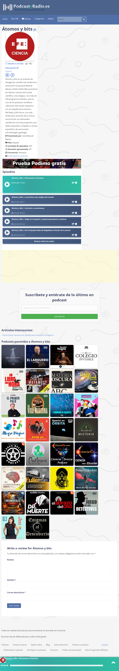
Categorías (39, 18)
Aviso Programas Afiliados (96, 650)
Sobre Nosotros (61, 644)
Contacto (54, 650)
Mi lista (28, 19)
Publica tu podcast (80, 644)
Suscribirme (59, 316)
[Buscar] (84, 19)
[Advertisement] (59, 266)
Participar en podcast (36, 650)
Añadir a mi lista (15, 63)
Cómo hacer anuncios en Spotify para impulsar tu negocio (28, 335)
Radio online (36, 644)
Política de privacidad (71, 650)
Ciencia (8, 71)
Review (10, 559)
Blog (48, 644)
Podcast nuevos (20, 644)
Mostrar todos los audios (44, 241)
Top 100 (14, 18)
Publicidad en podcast (13, 650)
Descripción (11, 68)
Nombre (11, 580)
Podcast (5, 644)
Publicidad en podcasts (18, 156)
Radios (51, 18)
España (105, 644)
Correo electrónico (16, 592)
